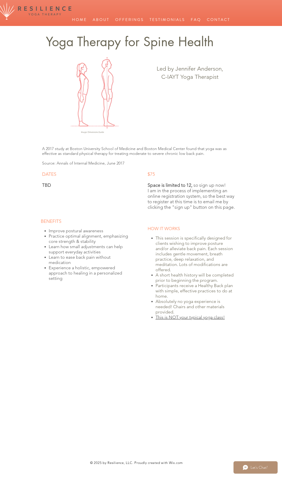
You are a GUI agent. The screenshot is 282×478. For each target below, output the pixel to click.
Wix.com (176, 463)
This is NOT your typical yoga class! (190, 317)
